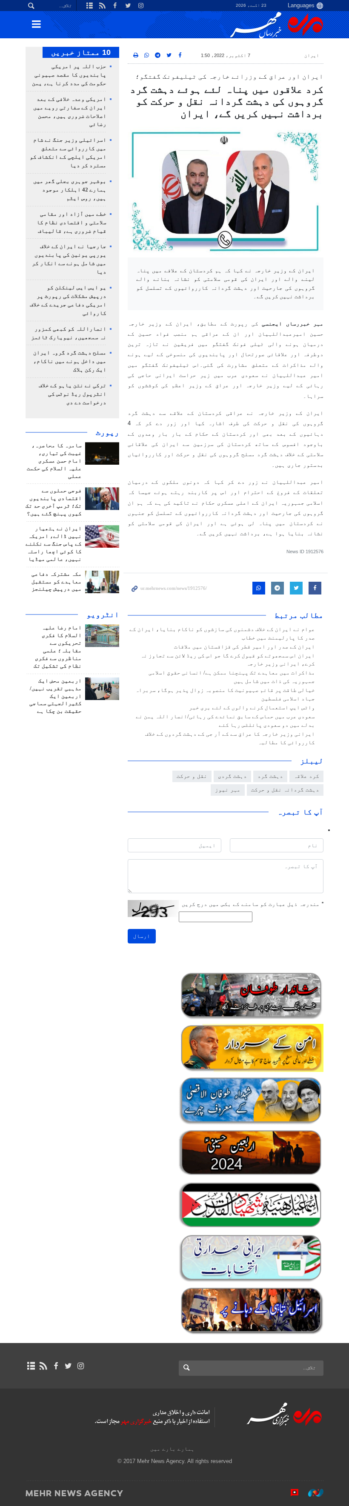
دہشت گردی (232, 776)
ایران (311, 55)
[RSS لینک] (43, 1366)
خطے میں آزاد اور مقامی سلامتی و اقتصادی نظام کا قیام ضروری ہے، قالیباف (71, 222)
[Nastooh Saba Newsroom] (311, 1493)
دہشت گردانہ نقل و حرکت (285, 789)
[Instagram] (80, 1366)
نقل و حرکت (192, 776)
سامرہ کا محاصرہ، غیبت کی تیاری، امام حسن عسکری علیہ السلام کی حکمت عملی (54, 461)
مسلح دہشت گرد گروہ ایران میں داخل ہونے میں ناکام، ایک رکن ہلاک (69, 361)
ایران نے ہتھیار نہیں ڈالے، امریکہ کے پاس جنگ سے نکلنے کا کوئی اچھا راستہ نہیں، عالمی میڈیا (54, 544)
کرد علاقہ (306, 776)
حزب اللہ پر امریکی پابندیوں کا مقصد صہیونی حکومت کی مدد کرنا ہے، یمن (69, 74)
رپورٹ (107, 432)
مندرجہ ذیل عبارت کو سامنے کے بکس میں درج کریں (252, 904)
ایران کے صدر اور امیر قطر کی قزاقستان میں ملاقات (244, 647)
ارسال (141, 936)
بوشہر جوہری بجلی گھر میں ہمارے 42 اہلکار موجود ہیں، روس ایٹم (69, 189)
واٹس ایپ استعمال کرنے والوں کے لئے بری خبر (252, 708)
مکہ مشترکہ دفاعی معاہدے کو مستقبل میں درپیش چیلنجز (56, 581)
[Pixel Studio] (290, 1493)
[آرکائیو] (31, 1366)
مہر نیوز (227, 789)
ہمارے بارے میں (172, 1449)
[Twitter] (68, 1366)
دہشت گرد (270, 776)
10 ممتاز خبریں (81, 52)
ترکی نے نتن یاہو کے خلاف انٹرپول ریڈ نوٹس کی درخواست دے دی (72, 394)
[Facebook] (55, 1366)
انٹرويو (102, 614)
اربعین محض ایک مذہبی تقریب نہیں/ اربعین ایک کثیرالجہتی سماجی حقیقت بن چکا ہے (55, 696)
